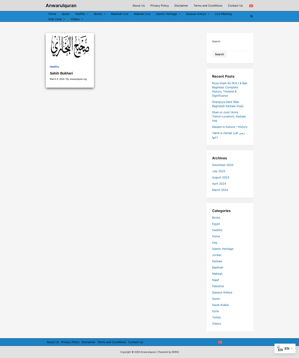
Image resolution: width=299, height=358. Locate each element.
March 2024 (220, 190)
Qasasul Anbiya (222, 292)
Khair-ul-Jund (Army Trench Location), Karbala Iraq (229, 116)
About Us (53, 342)
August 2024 (220, 177)
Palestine (218, 286)
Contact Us (135, 342)
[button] (251, 16)
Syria (215, 311)
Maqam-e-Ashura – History (229, 127)
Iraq (214, 242)
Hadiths (54, 66)
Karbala (217, 261)
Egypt (216, 224)
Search (216, 41)
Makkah (217, 273)
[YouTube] (251, 6)
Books (216, 217)
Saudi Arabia (220, 305)
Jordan (216, 255)
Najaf (215, 280)
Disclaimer (88, 342)
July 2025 (218, 171)
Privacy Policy (70, 342)
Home (216, 236)
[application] (87, 13)
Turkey (216, 317)
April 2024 (219, 183)
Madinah (217, 267)
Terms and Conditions (111, 342)
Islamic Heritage (222, 248)
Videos (216, 323)
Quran (216, 298)
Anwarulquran (61, 5)
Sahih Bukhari (61, 73)
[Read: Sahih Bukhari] (70, 46)
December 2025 (222, 165)
